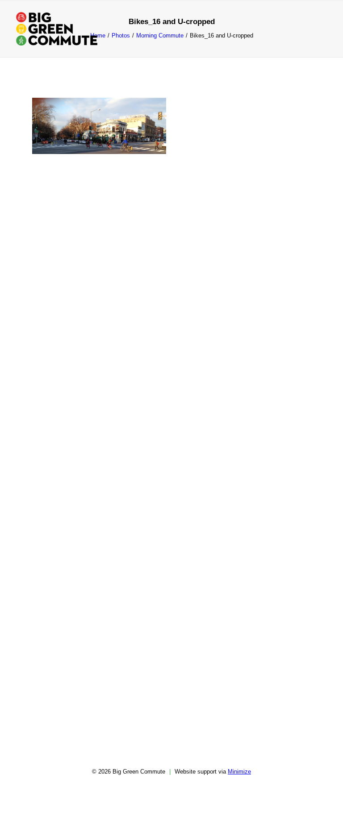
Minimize (239, 771)
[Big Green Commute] (56, 29)
